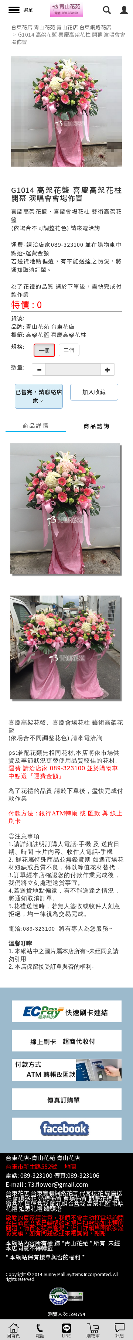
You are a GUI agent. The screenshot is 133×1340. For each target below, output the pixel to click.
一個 (44, 350)
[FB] (67, 1127)
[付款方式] (67, 1039)
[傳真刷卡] (67, 1098)
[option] (66, 111)
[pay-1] (67, 1010)
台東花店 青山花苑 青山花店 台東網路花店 (61, 27)
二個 (69, 350)
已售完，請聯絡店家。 (38, 396)
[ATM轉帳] (67, 1069)
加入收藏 (94, 392)
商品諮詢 (96, 426)
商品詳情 (36, 425)
